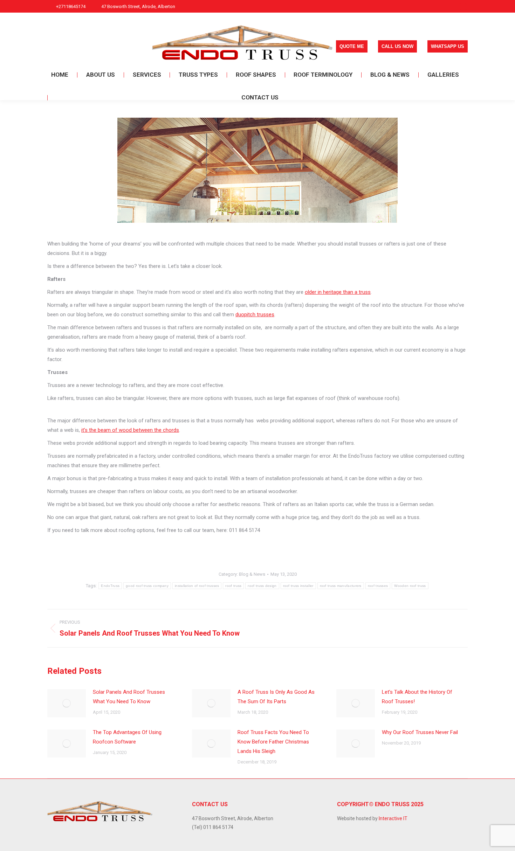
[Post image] (66, 703)
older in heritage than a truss (338, 292)
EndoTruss (110, 586)
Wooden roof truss (410, 586)
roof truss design (262, 586)
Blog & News (252, 574)
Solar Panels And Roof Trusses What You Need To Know (129, 697)
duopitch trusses (254, 314)
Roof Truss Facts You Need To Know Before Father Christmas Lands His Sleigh (273, 741)
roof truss (233, 586)
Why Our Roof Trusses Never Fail (420, 732)
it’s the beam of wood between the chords (130, 430)
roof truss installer (298, 586)
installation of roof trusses (197, 586)
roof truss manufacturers (341, 586)
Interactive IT (393, 818)
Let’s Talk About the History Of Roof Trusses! (417, 697)
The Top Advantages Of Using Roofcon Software (127, 737)
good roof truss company (147, 586)
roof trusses (378, 586)
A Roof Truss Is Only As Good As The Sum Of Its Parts (276, 697)
